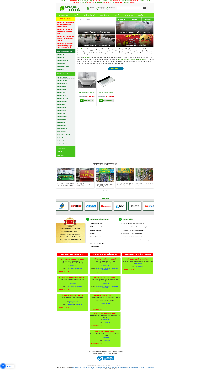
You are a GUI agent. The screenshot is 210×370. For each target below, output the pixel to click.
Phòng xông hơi (89, 15)
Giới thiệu (92, 233)
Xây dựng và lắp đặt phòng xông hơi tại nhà (134, 230)
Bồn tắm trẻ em (61, 141)
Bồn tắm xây (60, 69)
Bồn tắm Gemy (61, 107)
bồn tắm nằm (134, 59)
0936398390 (107, 268)
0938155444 (134, 0)
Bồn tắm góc (60, 57)
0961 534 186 (78, 304)
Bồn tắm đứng (61, 63)
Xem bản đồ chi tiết (64, 271)
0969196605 (133, 2)
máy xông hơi (142, 367)
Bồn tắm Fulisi (61, 104)
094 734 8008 (116, 0)
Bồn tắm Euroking (62, 98)
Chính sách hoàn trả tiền (96, 227)
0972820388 (114, 268)
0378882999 (118, 2)
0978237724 (106, 2)
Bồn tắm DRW (61, 92)
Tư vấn (140, 15)
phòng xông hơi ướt (133, 367)
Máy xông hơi (104, 15)
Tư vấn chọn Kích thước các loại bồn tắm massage (136, 240)
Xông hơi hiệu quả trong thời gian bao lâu (133, 223)
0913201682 (105, 269)
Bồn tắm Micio (61, 122)
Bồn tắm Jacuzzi (62, 116)
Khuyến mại (129, 15)
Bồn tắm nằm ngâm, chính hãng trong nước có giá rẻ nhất (65, 31)
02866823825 (99, 286)
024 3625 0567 (74, 265)
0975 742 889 (73, 0)
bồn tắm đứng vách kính (83, 367)
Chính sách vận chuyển (96, 230)
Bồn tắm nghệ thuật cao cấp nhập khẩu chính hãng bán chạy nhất (65, 38)
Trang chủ (64, 15)
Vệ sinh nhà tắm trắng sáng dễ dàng (132, 233)
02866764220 (99, 268)
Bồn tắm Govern (62, 110)
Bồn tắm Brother (62, 83)
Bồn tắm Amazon (62, 77)
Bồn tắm (76, 15)
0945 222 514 (73, 283)
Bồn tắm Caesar (61, 86)
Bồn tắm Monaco (62, 129)
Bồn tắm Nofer (61, 132)
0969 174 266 (96, 0)
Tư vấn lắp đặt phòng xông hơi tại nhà (133, 236)
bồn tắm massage (123, 59)
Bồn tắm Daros (61, 89)
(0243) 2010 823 (73, 302)
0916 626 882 (78, 268)
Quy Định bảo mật (94, 246)
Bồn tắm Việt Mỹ (62, 144)
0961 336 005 (138, 263)
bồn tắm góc (143, 59)
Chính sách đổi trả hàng (96, 223)
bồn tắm (74, 367)
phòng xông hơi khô (122, 367)
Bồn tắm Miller (61, 125)
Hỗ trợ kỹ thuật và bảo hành (97, 240)
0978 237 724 (90, 2)
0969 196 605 (106, 303)
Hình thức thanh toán (95, 236)
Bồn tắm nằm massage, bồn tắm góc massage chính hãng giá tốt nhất (65, 24)
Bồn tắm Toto (61, 138)
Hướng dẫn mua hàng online (97, 243)
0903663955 (114, 286)
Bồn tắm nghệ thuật (63, 66)
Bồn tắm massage (62, 60)
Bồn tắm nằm (61, 54)
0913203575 (107, 286)
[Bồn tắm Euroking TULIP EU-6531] (87, 81)
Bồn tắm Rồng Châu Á (63, 135)
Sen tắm (117, 15)
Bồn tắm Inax (61, 113)
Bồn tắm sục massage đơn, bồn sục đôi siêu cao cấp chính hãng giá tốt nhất (65, 45)
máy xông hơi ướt (98, 368)
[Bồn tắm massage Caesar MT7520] (106, 81)
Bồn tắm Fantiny (62, 101)
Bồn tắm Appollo (62, 80)
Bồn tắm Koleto (61, 119)
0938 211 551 (139, 266)
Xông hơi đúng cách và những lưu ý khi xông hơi (135, 227)
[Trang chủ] (70, 8)
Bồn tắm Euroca (61, 95)
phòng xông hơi (112, 367)
